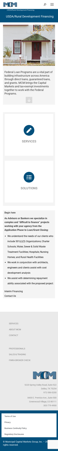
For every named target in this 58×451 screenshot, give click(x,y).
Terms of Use (10, 416)
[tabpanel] (29, 252)
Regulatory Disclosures (14, 434)
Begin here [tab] (9, 212)
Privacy (7, 422)
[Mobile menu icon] (52, 4)
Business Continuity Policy (15, 428)
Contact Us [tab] (10, 296)
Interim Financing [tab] (13, 291)
